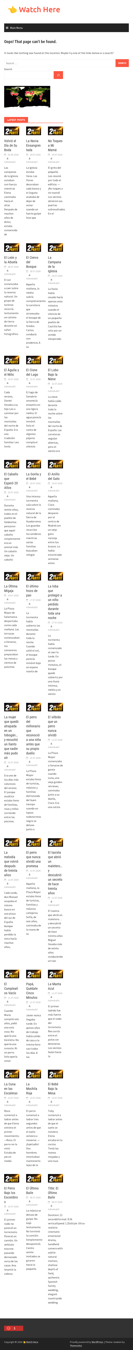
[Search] (58, 75)
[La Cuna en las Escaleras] (11, 1073)
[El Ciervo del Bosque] (33, 247)
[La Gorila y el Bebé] (33, 463)
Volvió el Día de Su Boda (10, 145)
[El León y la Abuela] (11, 247)
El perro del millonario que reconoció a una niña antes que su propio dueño (33, 735)
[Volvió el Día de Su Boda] (11, 130)
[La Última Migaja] (11, 576)
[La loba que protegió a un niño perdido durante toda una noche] (55, 576)
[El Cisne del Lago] (33, 359)
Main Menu (16, 28)
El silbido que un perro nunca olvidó (54, 726)
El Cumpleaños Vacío (11, 988)
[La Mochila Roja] (33, 1073)
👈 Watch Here (34, 9)
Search (8, 69)
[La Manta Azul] (55, 973)
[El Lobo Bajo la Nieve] (55, 359)
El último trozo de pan (32, 590)
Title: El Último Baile (53, 1192)
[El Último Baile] (33, 1178)
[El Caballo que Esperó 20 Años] (11, 463)
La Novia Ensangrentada (33, 145)
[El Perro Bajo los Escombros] (11, 1178)
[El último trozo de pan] (33, 576)
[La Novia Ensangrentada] (33, 130)
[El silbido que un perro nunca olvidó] (55, 706)
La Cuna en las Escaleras (10, 1088)
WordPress (97, 1342)
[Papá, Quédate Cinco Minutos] (33, 973)
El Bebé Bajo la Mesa (53, 1088)
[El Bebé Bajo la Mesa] (55, 1073)
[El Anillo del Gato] (55, 463)
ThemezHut (76, 1345)
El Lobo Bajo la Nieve (53, 374)
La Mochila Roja (31, 1088)
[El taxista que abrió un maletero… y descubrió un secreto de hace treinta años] (55, 842)
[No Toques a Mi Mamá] (55, 130)
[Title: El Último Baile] (55, 1178)
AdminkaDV (10, 161)
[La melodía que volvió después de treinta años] (11, 842)
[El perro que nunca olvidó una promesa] (33, 842)
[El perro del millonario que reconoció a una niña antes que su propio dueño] (33, 706)
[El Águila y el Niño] (11, 359)
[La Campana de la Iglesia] (55, 247)
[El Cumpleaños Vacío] (11, 973)
